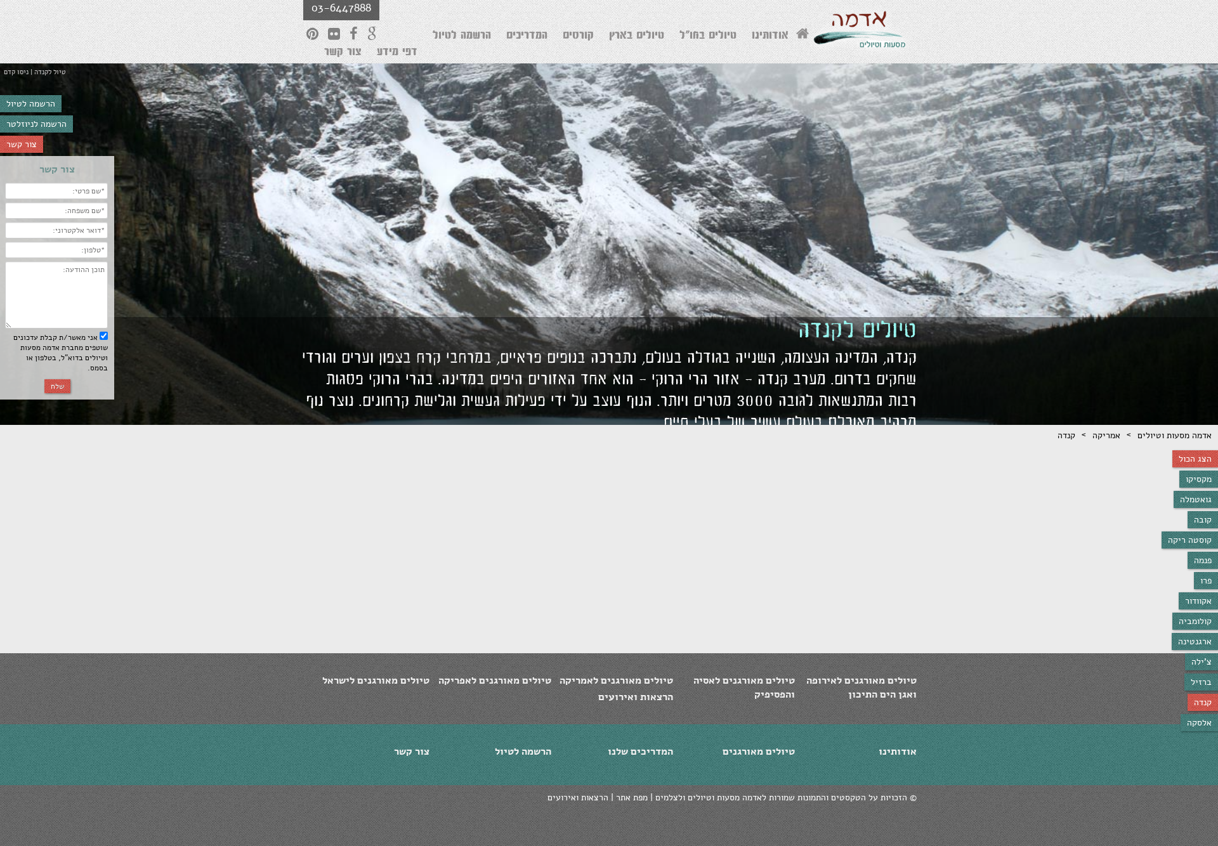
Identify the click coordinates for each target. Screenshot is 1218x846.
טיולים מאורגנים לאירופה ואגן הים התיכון (861, 687)
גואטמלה (1196, 499)
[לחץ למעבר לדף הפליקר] (334, 34)
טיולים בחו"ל (708, 36)
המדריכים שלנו (640, 751)
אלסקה (1199, 723)
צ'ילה (1201, 662)
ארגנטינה (1195, 641)
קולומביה (1195, 621)
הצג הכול (1195, 459)
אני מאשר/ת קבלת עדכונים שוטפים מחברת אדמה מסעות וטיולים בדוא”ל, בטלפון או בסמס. (60, 352)
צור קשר (21, 144)
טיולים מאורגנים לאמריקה (616, 680)
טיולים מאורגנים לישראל (375, 680)
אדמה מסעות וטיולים (1174, 435)
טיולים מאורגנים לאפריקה (494, 680)
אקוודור (1198, 601)
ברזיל (1201, 682)
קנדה (1203, 702)
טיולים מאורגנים (759, 751)
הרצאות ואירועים (635, 697)
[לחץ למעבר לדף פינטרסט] (312, 34)
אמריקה (1106, 435)
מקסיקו (1199, 479)
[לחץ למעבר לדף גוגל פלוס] (372, 34)
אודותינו (770, 36)
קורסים (578, 36)
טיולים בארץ (636, 36)
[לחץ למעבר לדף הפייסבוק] (354, 34)
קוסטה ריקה (1190, 540)
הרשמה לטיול (30, 104)
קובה (1203, 520)
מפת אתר (632, 797)
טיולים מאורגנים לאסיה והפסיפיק (744, 687)
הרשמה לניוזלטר (36, 124)
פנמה (1203, 560)
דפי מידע (397, 53)
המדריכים (526, 36)
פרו (1206, 581)
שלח (57, 386)
